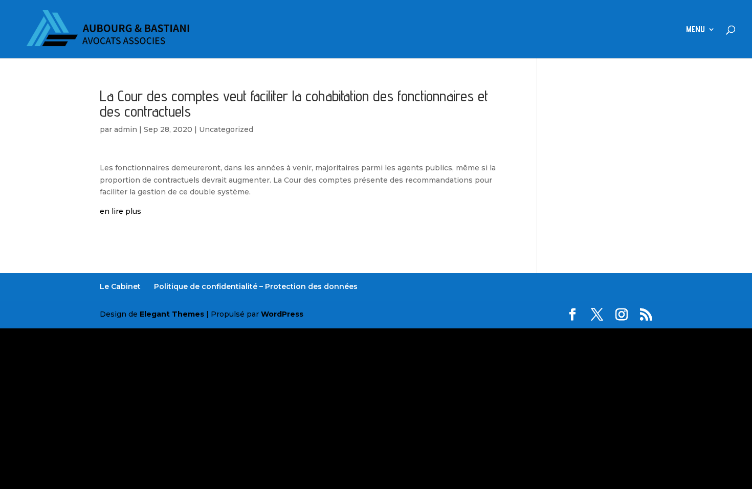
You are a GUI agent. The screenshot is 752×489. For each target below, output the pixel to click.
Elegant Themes (172, 314)
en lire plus (120, 211)
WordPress (282, 314)
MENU (695, 30)
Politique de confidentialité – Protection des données (256, 286)
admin (125, 129)
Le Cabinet (120, 286)
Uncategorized (226, 129)
